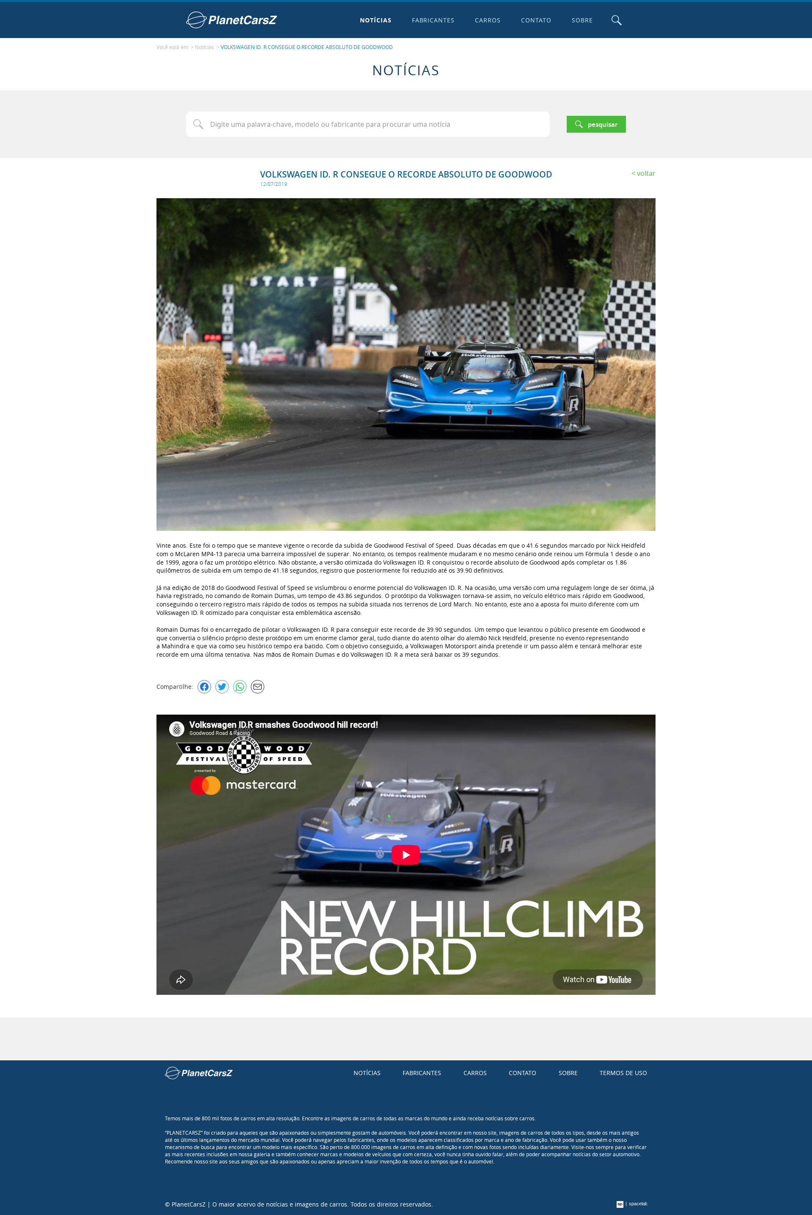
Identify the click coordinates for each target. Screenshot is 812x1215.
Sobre (582, 20)
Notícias (376, 20)
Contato (536, 20)
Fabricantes (433, 20)
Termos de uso (623, 1073)
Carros (488, 20)
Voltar (646, 173)
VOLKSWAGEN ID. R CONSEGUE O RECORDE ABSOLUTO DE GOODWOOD (307, 47)
